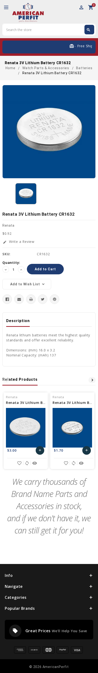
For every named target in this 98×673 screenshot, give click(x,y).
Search (88, 30)
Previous (6, 380)
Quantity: (11, 262)
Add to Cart (40, 451)
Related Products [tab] (20, 379)
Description (18, 320)
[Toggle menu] (8, 7)
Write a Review (18, 241)
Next (92, 380)
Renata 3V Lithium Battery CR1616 (37, 402)
